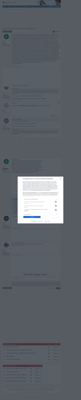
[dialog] (40, 200)
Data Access (40, 221)
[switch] (55, 202)
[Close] (61, 179)
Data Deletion (33, 221)
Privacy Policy (47, 221)
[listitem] (40, 199)
